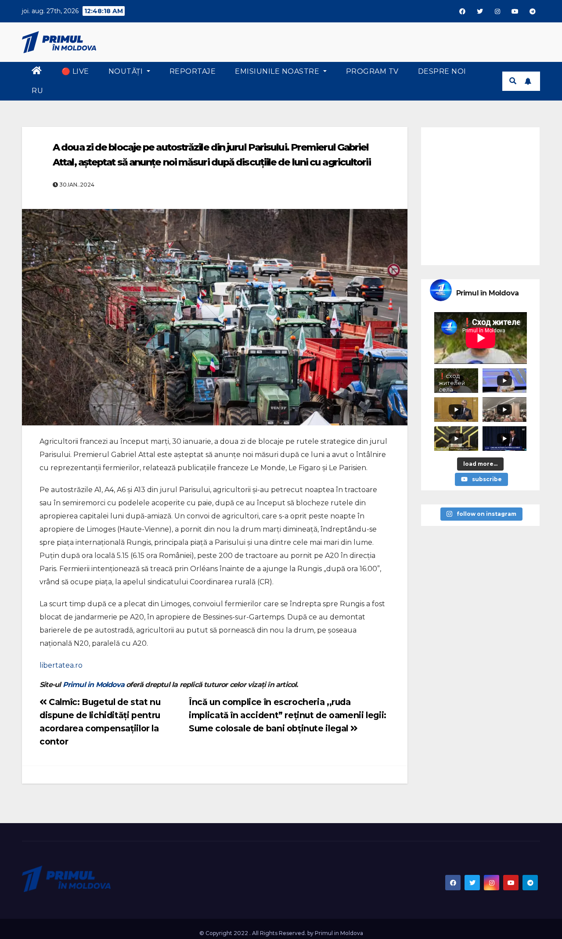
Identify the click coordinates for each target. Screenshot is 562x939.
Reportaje (192, 71)
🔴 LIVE (75, 71)
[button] (512, 81)
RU (37, 90)
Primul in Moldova (93, 684)
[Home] (37, 71)
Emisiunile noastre (278, 71)
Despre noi (442, 71)
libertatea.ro (61, 665)
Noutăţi (126, 71)
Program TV (372, 71)
